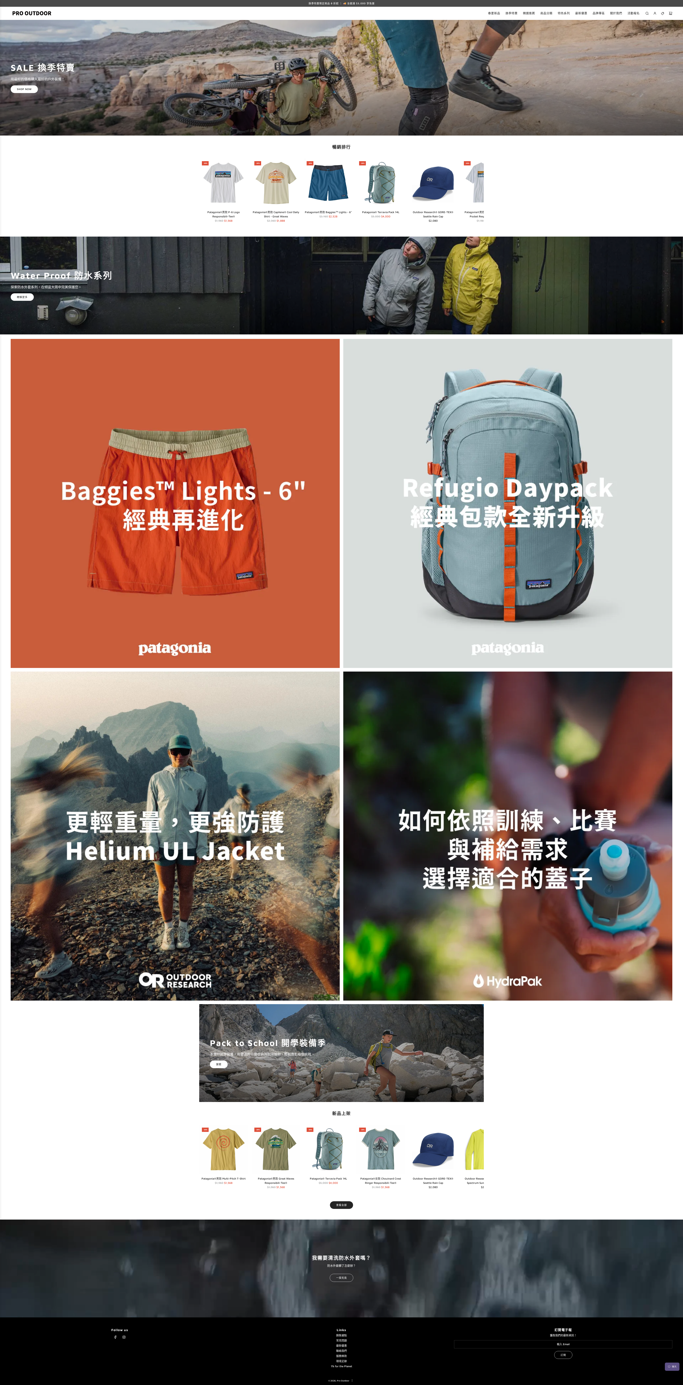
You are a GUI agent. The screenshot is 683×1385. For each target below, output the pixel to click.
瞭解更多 (22, 296)
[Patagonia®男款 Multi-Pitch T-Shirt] (223, 1149)
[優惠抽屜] (663, 13)
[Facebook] (115, 1337)
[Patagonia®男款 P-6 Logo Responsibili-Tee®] (223, 182)
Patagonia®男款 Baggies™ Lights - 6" (328, 212)
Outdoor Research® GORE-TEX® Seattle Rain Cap (433, 214)
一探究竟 (341, 1277)
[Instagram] (124, 1337)
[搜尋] (647, 13)
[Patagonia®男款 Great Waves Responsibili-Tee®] (276, 1149)
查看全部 (341, 1204)
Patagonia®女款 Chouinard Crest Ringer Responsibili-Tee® (380, 1180)
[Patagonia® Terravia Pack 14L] (380, 182)
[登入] (655, 13)
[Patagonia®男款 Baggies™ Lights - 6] (328, 182)
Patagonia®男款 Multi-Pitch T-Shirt (224, 1178)
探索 (218, 1064)
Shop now (24, 89)
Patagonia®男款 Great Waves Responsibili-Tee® (276, 1180)
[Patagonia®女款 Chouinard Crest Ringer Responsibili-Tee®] (380, 1149)
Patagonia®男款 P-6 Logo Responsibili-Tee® (223, 214)
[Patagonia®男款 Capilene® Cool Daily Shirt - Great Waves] (276, 182)
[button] (203, 191)
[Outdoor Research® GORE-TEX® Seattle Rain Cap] (433, 182)
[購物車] (670, 13)
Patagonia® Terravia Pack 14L (380, 212)
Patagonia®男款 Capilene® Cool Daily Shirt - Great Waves (276, 214)
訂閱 (563, 1354)
